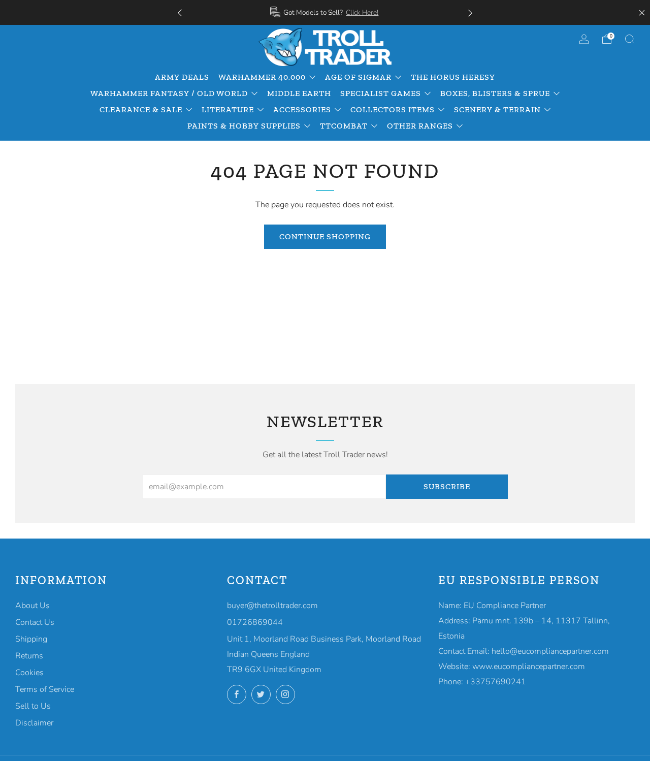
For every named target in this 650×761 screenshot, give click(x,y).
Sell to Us (33, 706)
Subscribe (447, 486)
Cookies (29, 672)
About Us (32, 605)
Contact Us (34, 622)
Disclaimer (34, 722)
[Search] (630, 39)
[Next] (470, 12)
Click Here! (362, 12)
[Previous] (179, 12)
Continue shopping (325, 236)
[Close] (642, 13)
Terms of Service (44, 689)
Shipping (31, 639)
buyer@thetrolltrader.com (272, 605)
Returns (29, 655)
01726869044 (255, 622)
